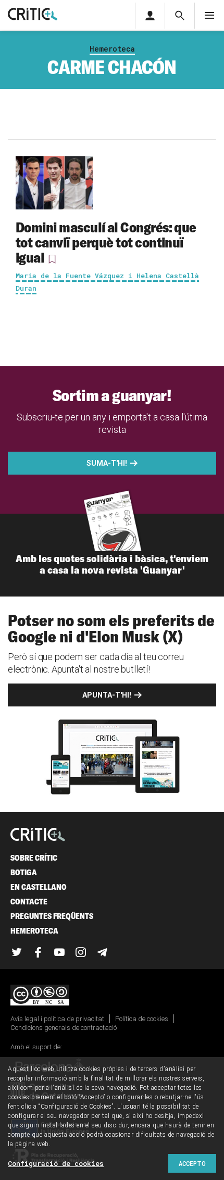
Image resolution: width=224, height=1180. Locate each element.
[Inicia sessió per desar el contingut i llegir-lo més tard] (52, 259)
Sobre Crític (33, 858)
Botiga (23, 872)
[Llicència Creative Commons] (112, 996)
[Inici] (37, 835)
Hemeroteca (112, 49)
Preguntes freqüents (51, 916)
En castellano (38, 887)
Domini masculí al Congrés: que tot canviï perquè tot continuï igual (106, 242)
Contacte (28, 901)
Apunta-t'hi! (106, 695)
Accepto (192, 1163)
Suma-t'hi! (106, 463)
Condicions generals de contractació (63, 1028)
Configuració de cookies (56, 1163)
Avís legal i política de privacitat (57, 1019)
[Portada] (32, 15)
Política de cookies (141, 1019)
